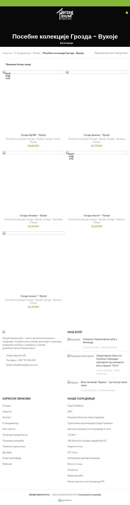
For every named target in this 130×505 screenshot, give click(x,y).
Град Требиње (75, 405)
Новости (7, 411)
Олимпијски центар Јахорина (84, 457)
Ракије (36, 53)
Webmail (7, 463)
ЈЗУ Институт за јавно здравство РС (87, 440)
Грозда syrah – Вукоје (33, 135)
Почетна (7, 53)
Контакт (7, 417)
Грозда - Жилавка (52, 219)
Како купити (9, 428)
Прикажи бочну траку (18, 64)
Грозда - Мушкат (52, 299)
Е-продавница (22, 53)
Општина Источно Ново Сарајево (86, 417)
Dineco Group (75, 463)
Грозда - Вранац (116, 138)
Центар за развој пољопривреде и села (89, 428)
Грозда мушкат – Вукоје (33, 296)
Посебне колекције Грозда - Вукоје (25, 138)
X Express (73, 469)
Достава (7, 452)
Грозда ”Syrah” (52, 138)
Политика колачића (13, 440)
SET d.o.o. (73, 452)
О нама (7, 405)
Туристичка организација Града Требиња (90, 423)
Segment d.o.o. (75, 446)
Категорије (66, 43)
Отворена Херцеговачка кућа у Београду (100, 340)
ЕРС (70, 411)
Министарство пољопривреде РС (86, 481)
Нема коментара (109, 347)
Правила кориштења (14, 446)
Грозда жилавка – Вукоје (33, 215)
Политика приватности (15, 434)
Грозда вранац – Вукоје (97, 135)
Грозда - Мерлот (116, 219)
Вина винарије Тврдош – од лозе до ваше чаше (104, 383)
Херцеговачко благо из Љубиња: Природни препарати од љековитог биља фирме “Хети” (110, 360)
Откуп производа (12, 457)
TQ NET (72, 434)
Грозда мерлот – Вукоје (97, 215)
